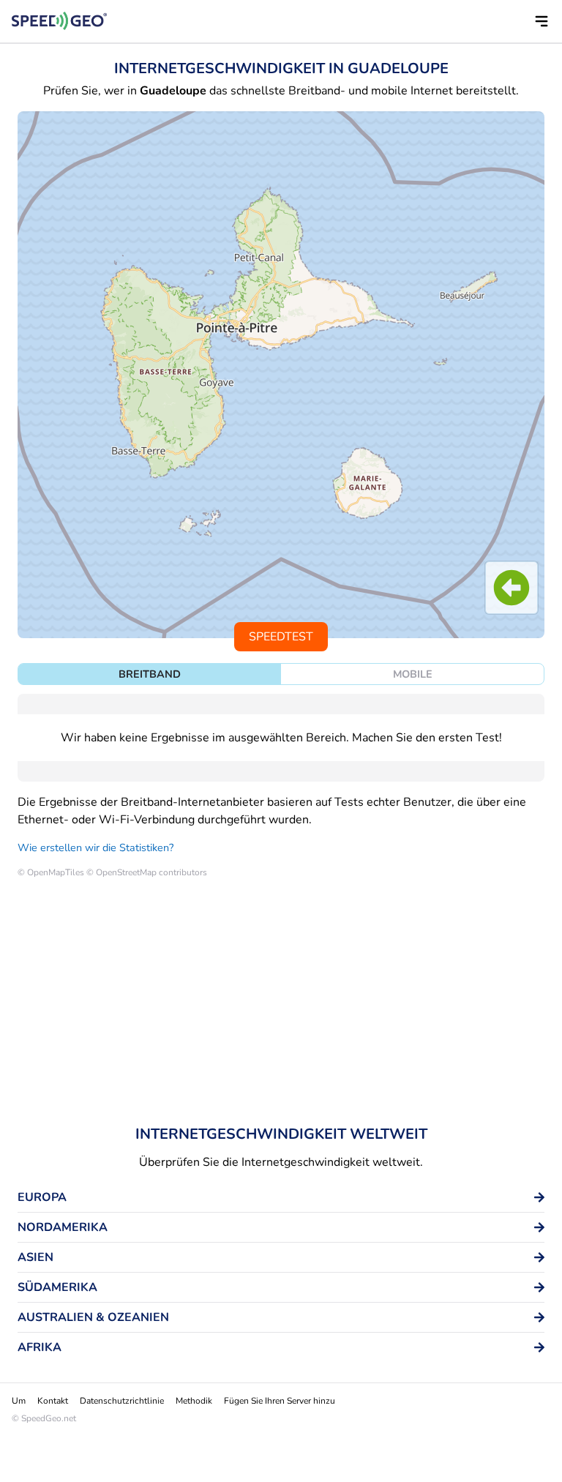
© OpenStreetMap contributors (146, 872)
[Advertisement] (281, 1004)
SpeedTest (281, 637)
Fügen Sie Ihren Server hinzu (279, 1401)
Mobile (412, 674)
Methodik (194, 1401)
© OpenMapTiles (51, 872)
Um (19, 1401)
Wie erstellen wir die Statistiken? (95, 847)
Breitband (150, 674)
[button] (541, 21)
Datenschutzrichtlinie (122, 1401)
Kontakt (52, 1401)
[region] (281, 374)
